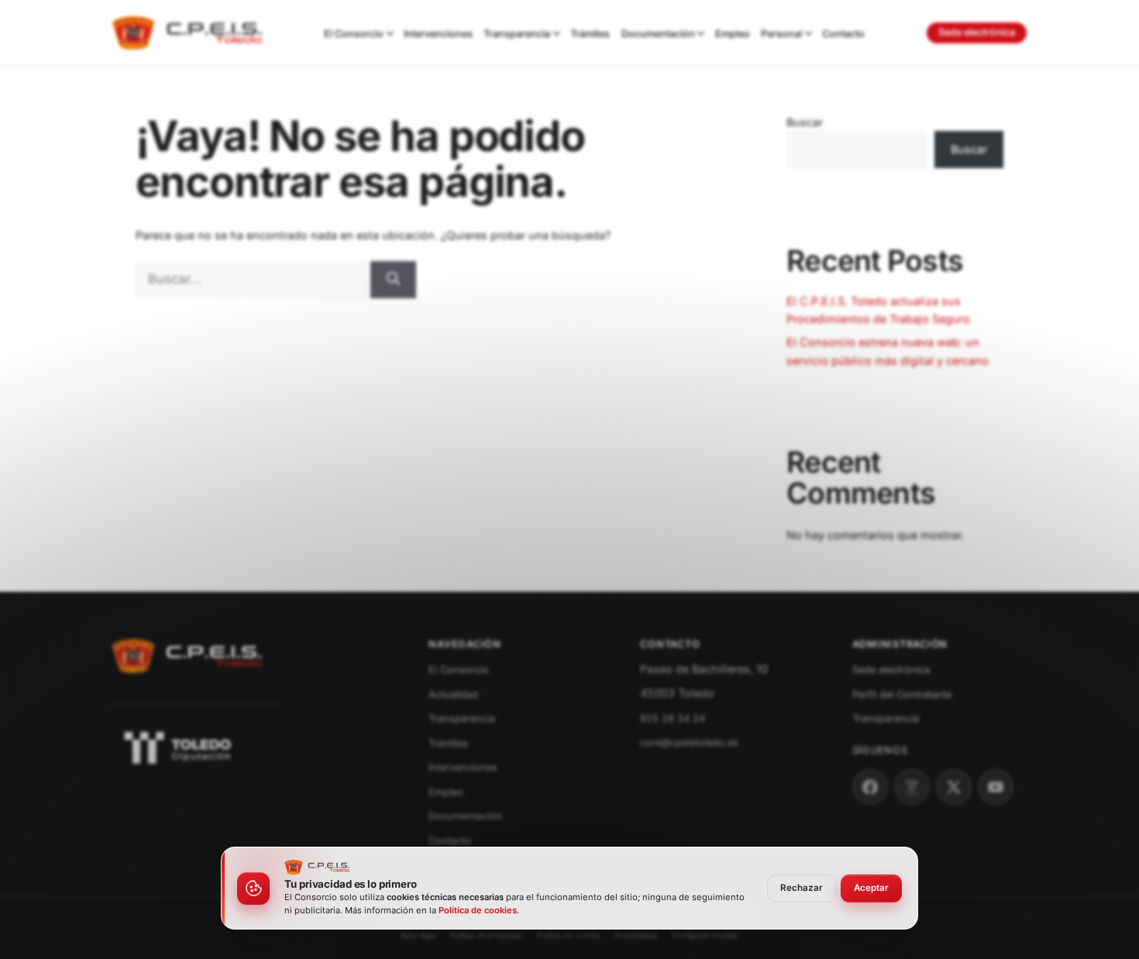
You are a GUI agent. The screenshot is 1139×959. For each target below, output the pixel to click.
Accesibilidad (636, 935)
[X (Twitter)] (954, 787)
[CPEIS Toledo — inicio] (187, 33)
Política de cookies (568, 935)
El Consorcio (354, 34)
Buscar (804, 122)
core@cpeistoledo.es (689, 742)
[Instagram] (912, 787)
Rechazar (801, 887)
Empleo (732, 34)
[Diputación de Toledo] (252, 747)
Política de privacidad (486, 935)
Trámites (590, 34)
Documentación (658, 34)
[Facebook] (870, 787)
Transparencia (516, 34)
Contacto (843, 34)
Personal (781, 34)
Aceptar (871, 887)
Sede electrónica (976, 32)
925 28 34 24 (672, 718)
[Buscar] (393, 279)
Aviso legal (418, 935)
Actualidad (453, 694)
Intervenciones (438, 34)
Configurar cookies (705, 935)
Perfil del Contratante (901, 694)
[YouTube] (995, 787)
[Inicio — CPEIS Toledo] (187, 679)
